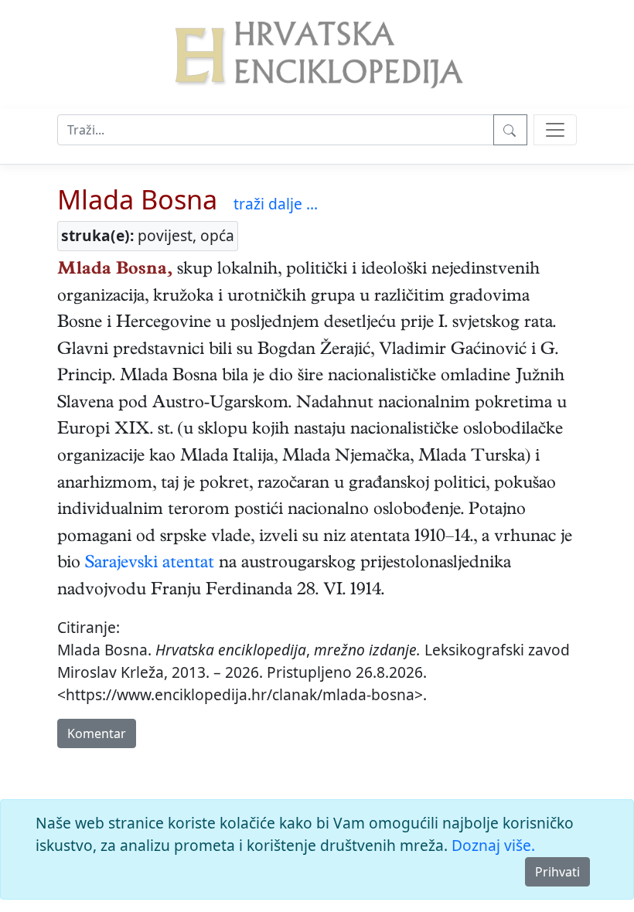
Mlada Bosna (137, 199)
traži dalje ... (275, 203)
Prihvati (557, 871)
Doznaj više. (493, 845)
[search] (555, 129)
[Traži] (510, 129)
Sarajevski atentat (149, 564)
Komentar (96, 733)
